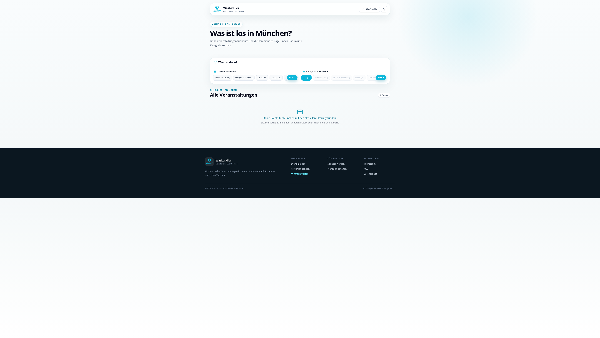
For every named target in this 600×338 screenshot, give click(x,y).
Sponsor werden (336, 163)
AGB (366, 168)
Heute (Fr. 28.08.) (222, 77)
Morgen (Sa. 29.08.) (243, 77)
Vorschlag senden (300, 168)
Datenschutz (370, 173)
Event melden (298, 163)
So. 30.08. (262, 77)
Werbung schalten (337, 168)
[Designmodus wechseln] (384, 9)
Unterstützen (301, 173)
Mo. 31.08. (276, 77)
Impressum (370, 163)
